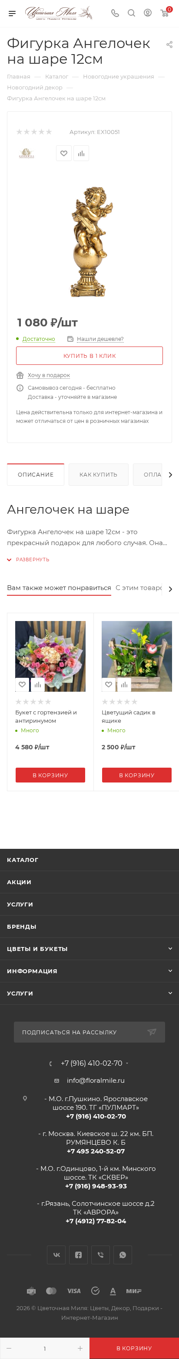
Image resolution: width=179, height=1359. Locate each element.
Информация (32, 971)
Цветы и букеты (37, 948)
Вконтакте (56, 1255)
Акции (19, 882)
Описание (35, 474)
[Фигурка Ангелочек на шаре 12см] (89, 240)
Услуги (20, 904)
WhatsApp (122, 1255)
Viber (100, 1255)
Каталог (23, 859)
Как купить (99, 474)
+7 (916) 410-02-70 (92, 1063)
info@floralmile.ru (96, 1080)
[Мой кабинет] (148, 14)
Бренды (21, 926)
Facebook (78, 1255)
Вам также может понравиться (59, 587)
